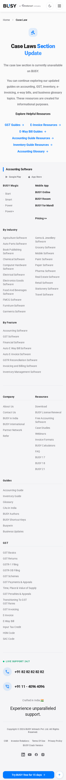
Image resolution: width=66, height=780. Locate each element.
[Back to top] (59, 775)
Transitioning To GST (15, 599)
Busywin (8, 525)
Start (9, 194)
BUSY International (14, 424)
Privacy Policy (55, 741)
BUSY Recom (43, 198)
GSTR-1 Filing (10, 564)
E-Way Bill (8, 621)
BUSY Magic (11, 185)
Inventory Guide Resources (31, 145)
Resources (41, 396)
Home (6, 19)
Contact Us (9, 412)
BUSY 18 (40, 463)
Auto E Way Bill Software (17, 348)
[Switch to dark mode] (50, 6)
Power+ (9, 211)
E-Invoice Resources (43, 125)
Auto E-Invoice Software (17, 354)
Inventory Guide (12, 496)
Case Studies (42, 427)
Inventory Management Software (22, 371)
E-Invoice (8, 615)
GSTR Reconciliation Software (20, 360)
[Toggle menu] (59, 6)
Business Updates (13, 531)
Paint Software (43, 259)
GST (5, 542)
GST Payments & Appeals (17, 582)
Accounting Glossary (31, 151)
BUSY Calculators (45, 445)
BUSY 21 (40, 469)
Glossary (8, 502)
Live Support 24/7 (18, 661)
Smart (8, 199)
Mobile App (42, 185)
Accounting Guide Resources (31, 138)
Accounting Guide (13, 490)
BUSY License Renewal (48, 412)
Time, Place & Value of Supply (19, 588)
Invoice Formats (44, 439)
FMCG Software (12, 299)
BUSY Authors (11, 513)
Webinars (40, 433)
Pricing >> (41, 218)
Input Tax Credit (12, 627)
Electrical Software (14, 274)
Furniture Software (14, 305)
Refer (6, 435)
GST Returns (10, 558)
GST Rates (9, 603)
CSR (6, 741)
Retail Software (44, 282)
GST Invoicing (11, 609)
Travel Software (44, 294)
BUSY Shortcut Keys (14, 519)
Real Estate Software (47, 276)
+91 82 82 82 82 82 (29, 672)
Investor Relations (20, 741)
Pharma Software (45, 271)
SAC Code (8, 638)
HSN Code (9, 632)
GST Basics (9, 552)
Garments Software (14, 311)
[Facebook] (36, 754)
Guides (7, 480)
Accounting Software (19, 169)
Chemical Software (14, 259)
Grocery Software (45, 247)
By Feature (10, 322)
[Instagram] (43, 754)
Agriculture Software (15, 237)
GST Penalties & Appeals (17, 593)
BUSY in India (10, 418)
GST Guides (12, 125)
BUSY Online (42, 192)
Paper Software (44, 265)
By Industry (10, 229)
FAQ (37, 451)
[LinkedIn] (23, 754)
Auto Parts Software (15, 243)
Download (41, 406)
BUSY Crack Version (33, 745)
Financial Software (14, 342)
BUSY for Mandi (44, 205)
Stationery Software (46, 288)
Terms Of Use (38, 741)
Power (8, 205)
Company (8, 396)
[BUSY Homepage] (22, 6)
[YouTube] (30, 754)
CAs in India (9, 507)
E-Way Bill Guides (31, 131)
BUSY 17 (40, 457)
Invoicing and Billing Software (20, 366)
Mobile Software (44, 253)
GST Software (11, 336)
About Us (8, 406)
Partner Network (12, 430)
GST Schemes (11, 576)
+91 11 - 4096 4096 (29, 686)
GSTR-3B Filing (11, 570)
